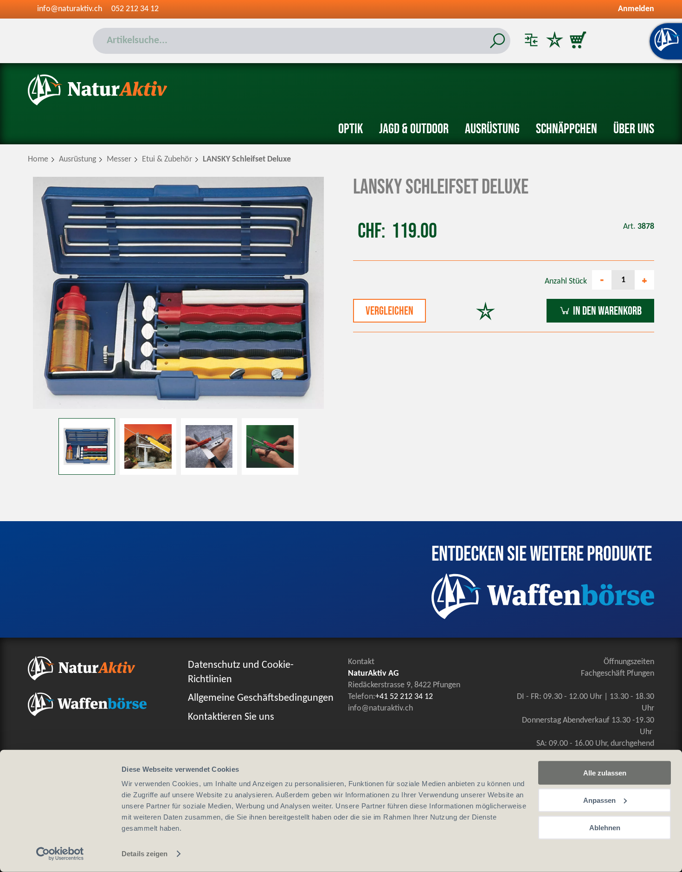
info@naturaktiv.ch (69, 9)
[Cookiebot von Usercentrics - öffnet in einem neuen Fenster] (60, 854)
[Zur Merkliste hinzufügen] (485, 312)
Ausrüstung (492, 129)
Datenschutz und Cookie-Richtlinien (241, 672)
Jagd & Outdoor (414, 129)
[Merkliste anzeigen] (554, 41)
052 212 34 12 (135, 9)
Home (38, 159)
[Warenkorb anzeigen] (577, 41)
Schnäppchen (566, 129)
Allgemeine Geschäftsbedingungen (261, 698)
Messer (119, 159)
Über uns (633, 129)
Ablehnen (604, 827)
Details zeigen (144, 854)
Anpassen (599, 800)
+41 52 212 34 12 (404, 696)
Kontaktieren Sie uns (231, 717)
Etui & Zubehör (167, 159)
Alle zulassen (604, 773)
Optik (350, 129)
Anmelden (636, 9)
